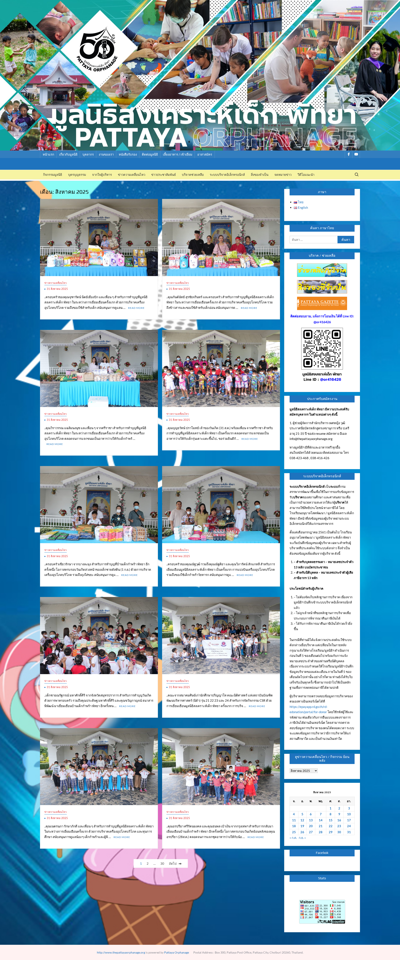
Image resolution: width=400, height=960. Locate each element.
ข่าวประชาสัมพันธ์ (163, 174)
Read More (136, 307)
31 (349, 832)
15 (330, 820)
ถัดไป (173, 863)
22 (330, 826)
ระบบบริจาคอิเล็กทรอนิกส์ (227, 174)
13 (311, 820)
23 (339, 826)
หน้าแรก (48, 154)
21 (320, 826)
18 (294, 826)
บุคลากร (88, 154)
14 (320, 820)
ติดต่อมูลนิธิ (150, 154)
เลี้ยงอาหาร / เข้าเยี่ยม (177, 154)
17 (349, 820)
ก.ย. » (302, 837)
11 (294, 820)
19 (302, 826)
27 (311, 832)
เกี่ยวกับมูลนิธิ (68, 154)
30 (162, 863)
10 (349, 814)
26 (302, 832)
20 (311, 826)
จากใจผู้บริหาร (102, 174)
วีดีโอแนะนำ (306, 174)
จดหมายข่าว (282, 174)
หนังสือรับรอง (128, 154)
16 (339, 820)
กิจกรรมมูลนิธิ (52, 174)
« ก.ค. (293, 837)
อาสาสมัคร (204, 154)
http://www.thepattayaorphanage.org (121, 952)
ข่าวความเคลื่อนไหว (131, 174)
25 (294, 832)
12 (302, 820)
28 (320, 832)
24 (349, 826)
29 (330, 832)
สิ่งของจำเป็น (259, 174)
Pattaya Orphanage (176, 952)
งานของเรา (106, 154)
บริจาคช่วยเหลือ (193, 174)
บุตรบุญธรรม (77, 174)
